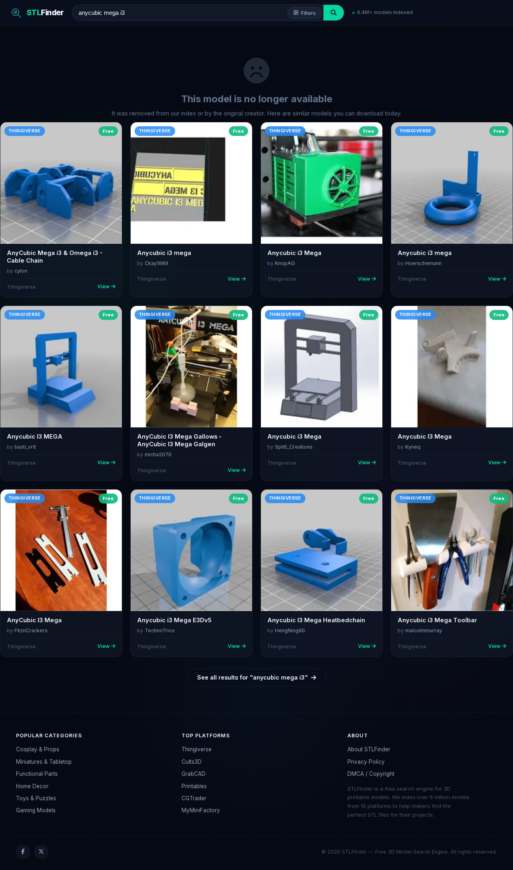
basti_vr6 (25, 447)
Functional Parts (37, 774)
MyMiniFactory (201, 810)
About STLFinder (368, 749)
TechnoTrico (160, 630)
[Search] (333, 12)
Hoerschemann (423, 263)
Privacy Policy (366, 762)
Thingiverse (197, 749)
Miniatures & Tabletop (44, 762)
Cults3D (192, 762)
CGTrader (194, 798)
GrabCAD (194, 774)
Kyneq (412, 447)
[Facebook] (23, 852)
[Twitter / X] (41, 852)
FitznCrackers (31, 630)
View (103, 286)
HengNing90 (290, 630)
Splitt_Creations (294, 447)
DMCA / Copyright (370, 774)
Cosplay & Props (37, 749)
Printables (194, 786)
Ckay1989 (156, 263)
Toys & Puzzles (36, 798)
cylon (20, 271)
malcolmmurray (423, 630)
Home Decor (32, 786)
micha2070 (158, 454)
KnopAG (285, 263)
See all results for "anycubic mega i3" (252, 677)
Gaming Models (36, 810)
